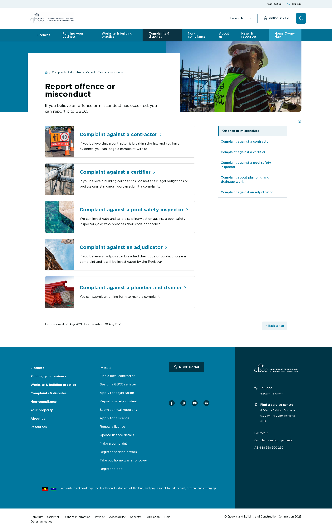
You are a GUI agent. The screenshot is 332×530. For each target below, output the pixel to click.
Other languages (41, 521)
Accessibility (117, 516)
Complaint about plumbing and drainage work (245, 179)
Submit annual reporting (118, 410)
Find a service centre (276, 405)
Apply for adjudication (117, 393)
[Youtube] (195, 403)
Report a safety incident (118, 401)
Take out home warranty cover (123, 460)
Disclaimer (52, 516)
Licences (43, 35)
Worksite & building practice (117, 34)
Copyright (37, 516)
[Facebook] (172, 403)
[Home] (52, 18)
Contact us (274, 4)
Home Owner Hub (285, 34)
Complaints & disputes (159, 34)
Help (167, 516)
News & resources (249, 34)
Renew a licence (112, 426)
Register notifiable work (118, 452)
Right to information (77, 516)
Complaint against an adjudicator (247, 192)
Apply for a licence (114, 418)
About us (224, 34)
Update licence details (117, 435)
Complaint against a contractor (245, 141)
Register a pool (111, 469)
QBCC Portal (279, 18)
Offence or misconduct (240, 131)
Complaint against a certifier (243, 152)
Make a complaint (113, 443)
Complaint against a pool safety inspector (246, 165)
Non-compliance (197, 34)
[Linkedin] (206, 403)
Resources (39, 427)
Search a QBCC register (118, 384)
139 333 (296, 4)
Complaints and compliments (273, 440)
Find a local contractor (117, 376)
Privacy (100, 516)
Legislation (152, 516)
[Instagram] (183, 403)
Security (135, 516)
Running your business (72, 34)
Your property (42, 410)
